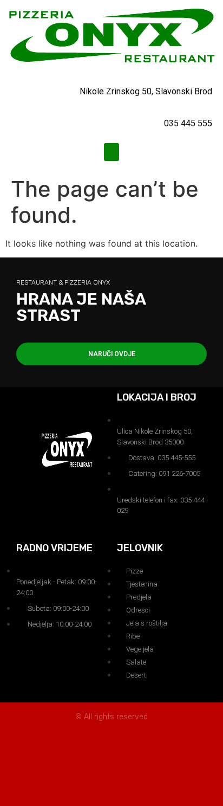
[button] (111, 152)
